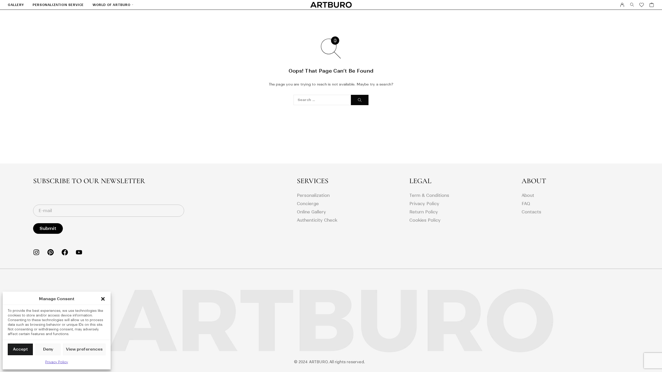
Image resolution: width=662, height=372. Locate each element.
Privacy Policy (56, 362)
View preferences (84, 349)
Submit (48, 228)
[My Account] (622, 5)
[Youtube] (79, 252)
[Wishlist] (641, 6)
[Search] (632, 5)
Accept (20, 349)
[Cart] (651, 6)
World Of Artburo (112, 5)
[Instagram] (36, 252)
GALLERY (16, 5)
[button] (103, 298)
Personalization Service (58, 5)
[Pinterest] (50, 252)
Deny (48, 349)
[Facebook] (65, 252)
